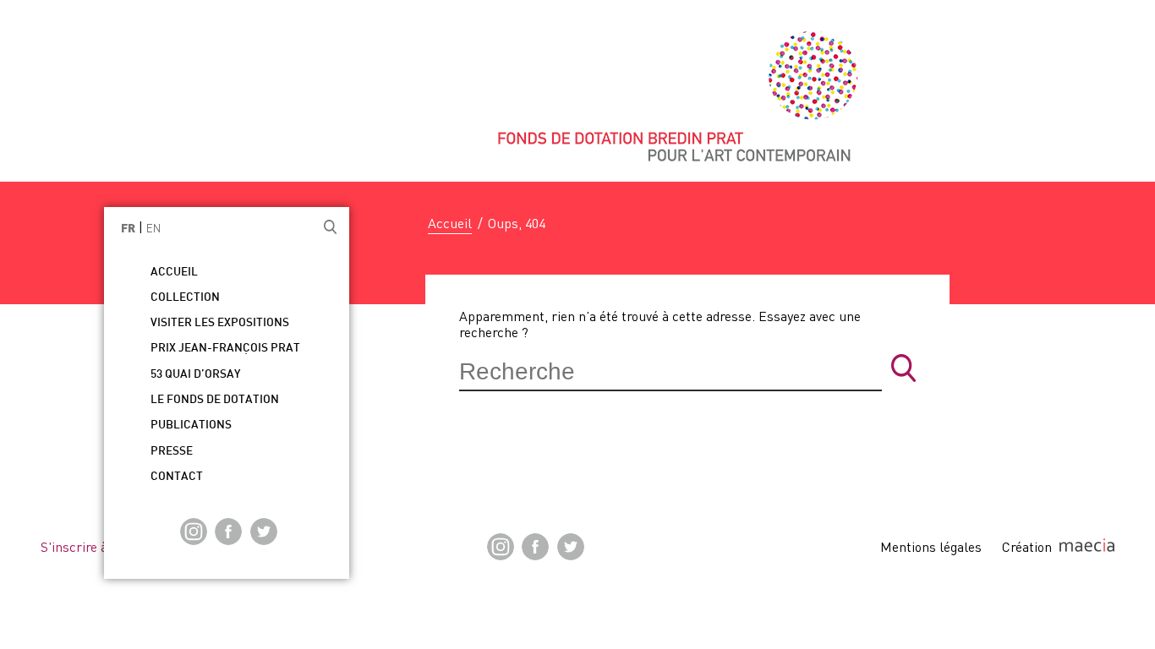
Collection (185, 297)
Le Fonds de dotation (215, 400)
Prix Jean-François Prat (225, 348)
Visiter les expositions (220, 323)
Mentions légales (931, 546)
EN (153, 228)
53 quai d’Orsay (195, 374)
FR (128, 229)
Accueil (450, 223)
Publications (191, 425)
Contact (177, 477)
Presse (172, 451)
